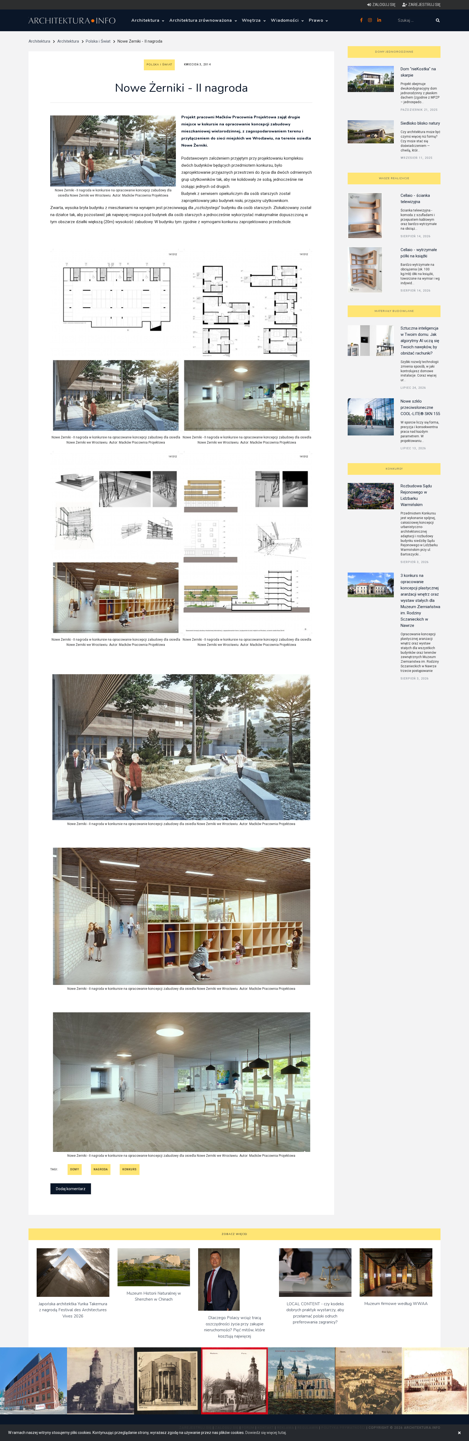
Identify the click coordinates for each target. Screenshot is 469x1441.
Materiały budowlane (394, 311)
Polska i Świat (98, 41)
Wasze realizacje (394, 178)
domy (74, 1169)
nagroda (101, 1169)
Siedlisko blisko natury (420, 123)
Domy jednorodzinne (394, 52)
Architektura (146, 20)
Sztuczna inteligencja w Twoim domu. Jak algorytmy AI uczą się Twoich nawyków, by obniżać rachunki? (420, 341)
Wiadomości (285, 20)
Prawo (317, 20)
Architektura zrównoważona (201, 20)
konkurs (129, 1169)
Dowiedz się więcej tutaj (265, 1432)
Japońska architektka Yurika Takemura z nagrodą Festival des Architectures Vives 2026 (73, 1310)
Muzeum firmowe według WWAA (396, 1303)
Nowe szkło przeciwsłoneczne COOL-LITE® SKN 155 (420, 407)
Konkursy (394, 469)
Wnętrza (252, 20)
